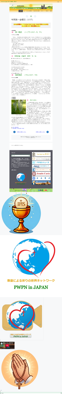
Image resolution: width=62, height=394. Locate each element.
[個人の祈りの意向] (20, 389)
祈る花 (23, 128)
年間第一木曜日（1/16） (21, 131)
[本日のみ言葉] (21, 234)
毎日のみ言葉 (19, 128)
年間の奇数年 (14, 128)
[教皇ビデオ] (22, 339)
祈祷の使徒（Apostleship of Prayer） (20, 162)
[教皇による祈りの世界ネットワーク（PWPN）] (31, 296)
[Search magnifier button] (29, 155)
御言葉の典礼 (17, 127)
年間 (13, 127)
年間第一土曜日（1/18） (40, 131)
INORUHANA (20, 6)
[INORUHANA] (39, 190)
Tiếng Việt (13, 152)
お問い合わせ (13, 169)
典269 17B (17, 73)
